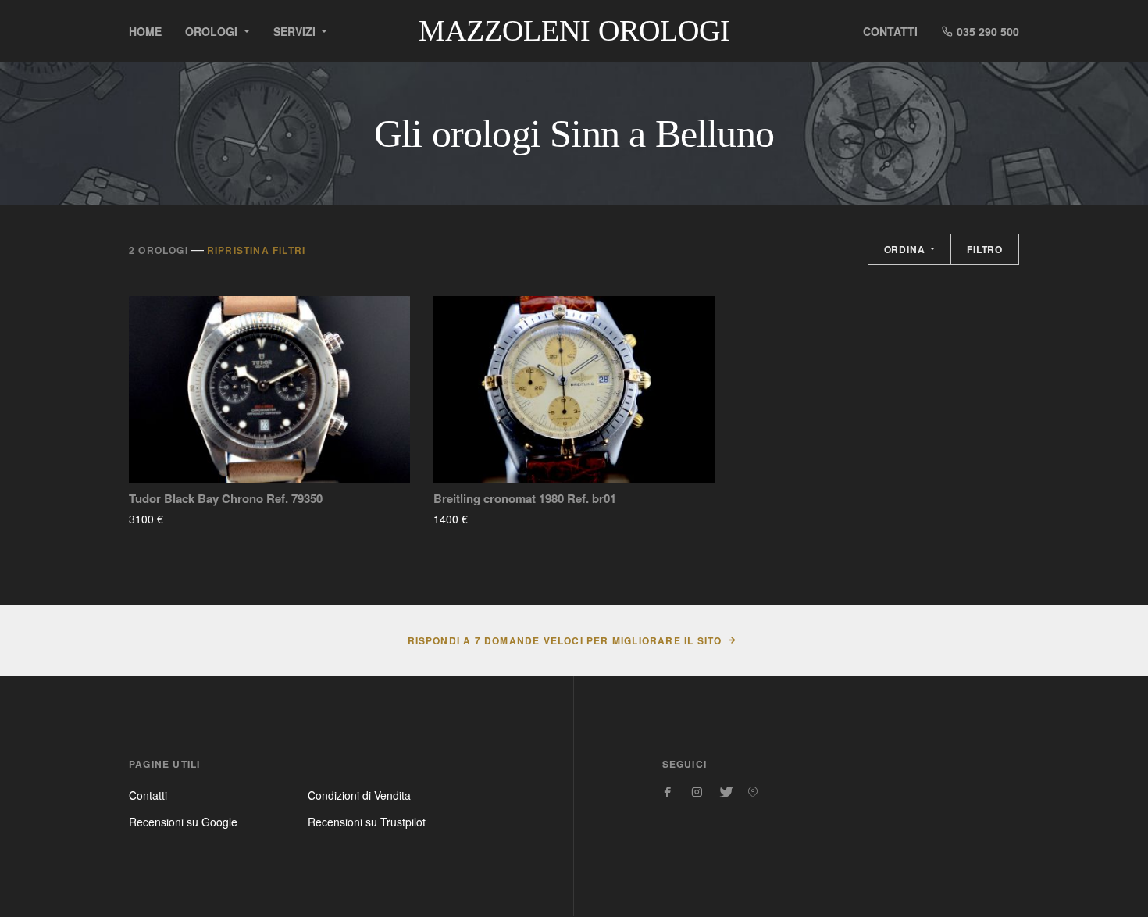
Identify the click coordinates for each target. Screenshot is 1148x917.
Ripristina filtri (256, 250)
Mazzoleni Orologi (574, 30)
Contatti (890, 31)
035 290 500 (986, 31)
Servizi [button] (296, 31)
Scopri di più (209, 518)
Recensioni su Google (183, 822)
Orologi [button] (213, 31)
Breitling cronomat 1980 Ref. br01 (524, 499)
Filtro (985, 249)
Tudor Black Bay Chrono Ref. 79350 (226, 499)
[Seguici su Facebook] (668, 792)
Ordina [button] (906, 249)
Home (145, 31)
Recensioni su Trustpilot (367, 822)
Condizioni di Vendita (359, 795)
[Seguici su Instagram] (697, 792)
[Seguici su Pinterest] (753, 792)
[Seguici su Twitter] (725, 792)
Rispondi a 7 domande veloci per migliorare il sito (565, 640)
